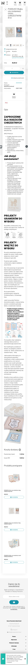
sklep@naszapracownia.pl (14, 632)
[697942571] (7, 2)
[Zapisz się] (14, 602)
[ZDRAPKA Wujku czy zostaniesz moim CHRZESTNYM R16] (14, 543)
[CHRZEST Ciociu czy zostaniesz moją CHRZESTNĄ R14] (14, 511)
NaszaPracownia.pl (9, 86)
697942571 (15, 629)
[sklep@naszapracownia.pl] (7, 4)
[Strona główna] (3, 3)
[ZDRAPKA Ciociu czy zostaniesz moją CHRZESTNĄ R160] (14, 478)
